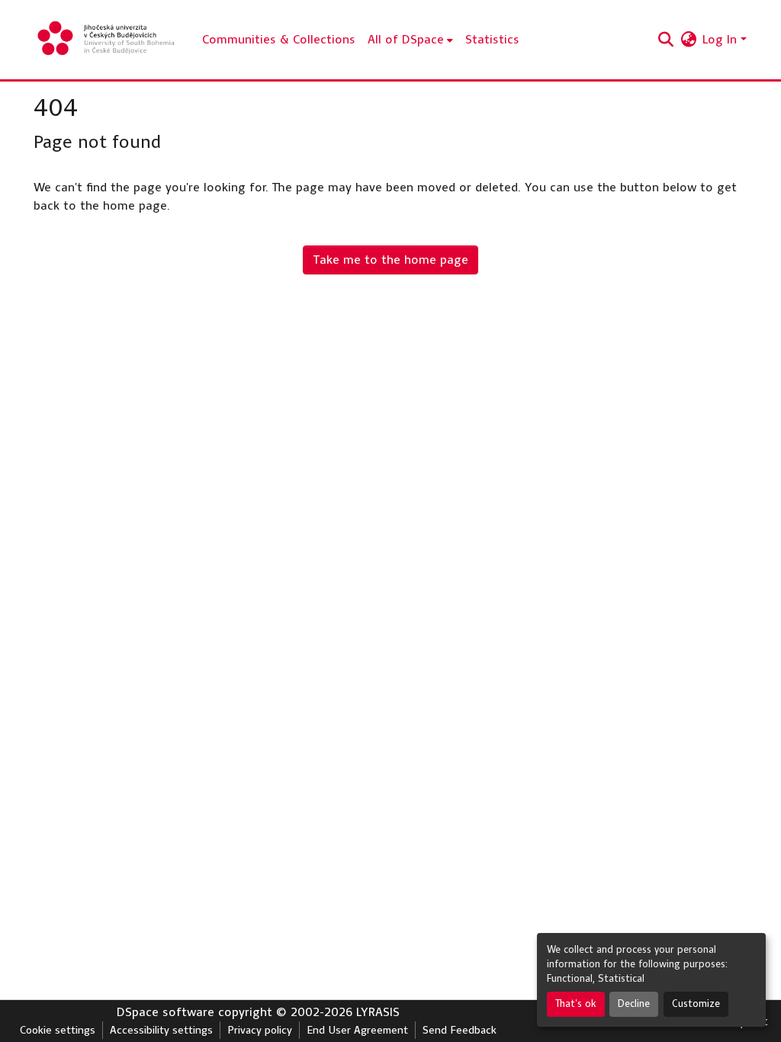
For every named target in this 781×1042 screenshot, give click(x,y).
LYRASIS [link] (378, 1012)
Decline (634, 1004)
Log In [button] (721, 39)
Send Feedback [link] (460, 1030)
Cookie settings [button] (57, 1030)
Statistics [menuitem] (492, 39)
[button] (107, 39)
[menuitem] (410, 39)
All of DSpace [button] (406, 39)
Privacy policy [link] (259, 1030)
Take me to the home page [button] (390, 259)
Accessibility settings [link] (161, 1030)
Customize (696, 1004)
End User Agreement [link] (357, 1030)
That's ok (575, 1004)
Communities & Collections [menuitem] (278, 39)
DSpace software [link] (165, 1012)
